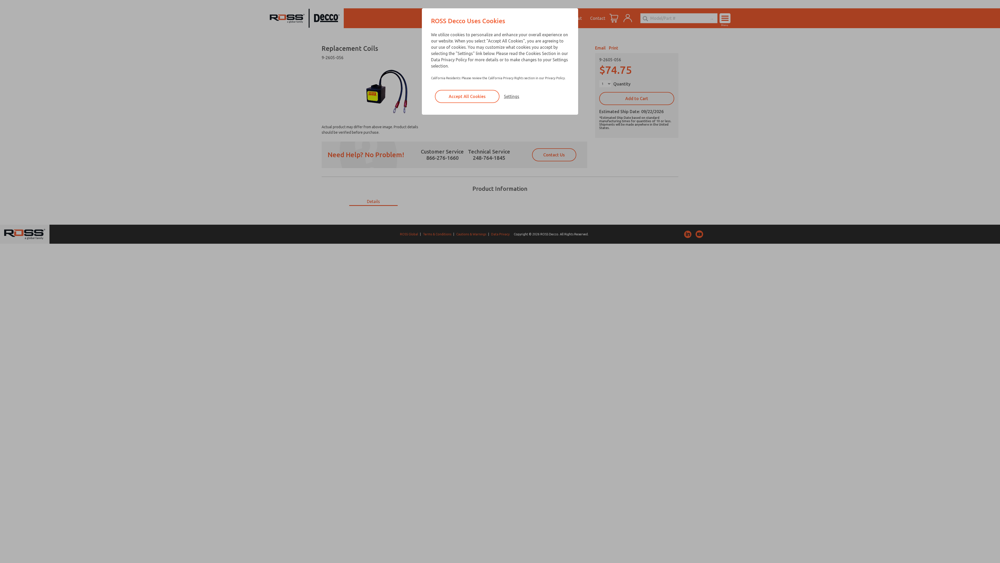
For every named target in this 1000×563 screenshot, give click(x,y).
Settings (511, 96)
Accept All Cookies (467, 96)
